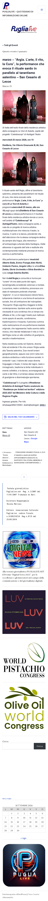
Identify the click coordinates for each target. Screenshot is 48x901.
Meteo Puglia (6, 798)
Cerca (5, 741)
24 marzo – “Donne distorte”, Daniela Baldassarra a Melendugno (7, 458)
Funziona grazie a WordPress (14, 894)
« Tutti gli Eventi (10, 45)
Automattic (8, 897)
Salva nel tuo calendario (21, 416)
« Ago (23, 838)
